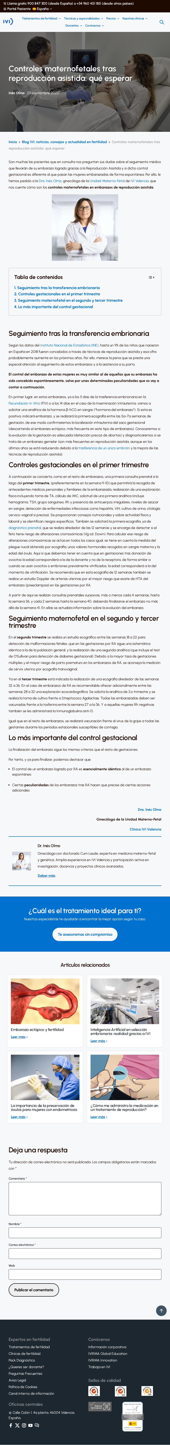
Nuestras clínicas (133, 18)
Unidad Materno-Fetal (107, 181)
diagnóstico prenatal (25, 528)
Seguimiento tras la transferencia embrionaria (58, 287)
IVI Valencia (140, 181)
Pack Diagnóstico (22, 1361)
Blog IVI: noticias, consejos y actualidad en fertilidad (64, 142)
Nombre (15, 1224)
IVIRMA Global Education (107, 1354)
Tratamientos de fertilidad (39, 18)
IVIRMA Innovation (102, 1361)
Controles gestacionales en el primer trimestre (59, 294)
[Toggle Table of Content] (151, 277)
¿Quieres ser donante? (26, 1367)
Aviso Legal (17, 1381)
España (42, 9)
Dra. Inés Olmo (50, 181)
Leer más (18, 1037)
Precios (111, 18)
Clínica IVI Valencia (145, 829)
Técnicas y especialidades (82, 18)
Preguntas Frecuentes (25, 1374)
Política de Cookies (23, 1387)
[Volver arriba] (161, 1310)
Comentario (18, 1178)
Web (12, 1265)
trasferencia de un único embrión (104, 448)
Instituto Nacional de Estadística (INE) (69, 345)
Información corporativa (107, 1347)
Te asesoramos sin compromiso (85, 934)
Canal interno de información (31, 1394)
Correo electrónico (22, 1245)
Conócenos (92, 25)
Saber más (46, 875)
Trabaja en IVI (99, 1367)
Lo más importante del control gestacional (55, 306)
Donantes (72, 25)
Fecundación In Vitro (24, 403)
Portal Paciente (19, 9)
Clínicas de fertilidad (25, 1354)
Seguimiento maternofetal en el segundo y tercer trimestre (70, 300)
